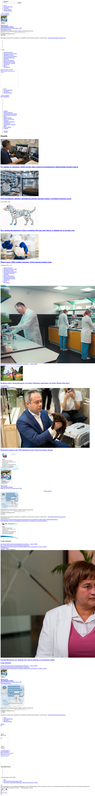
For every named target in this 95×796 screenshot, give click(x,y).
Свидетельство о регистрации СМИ (13, 781)
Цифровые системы (9, 55)
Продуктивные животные (10, 56)
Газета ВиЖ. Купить (6, 29)
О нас (5, 5)
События (6, 128)
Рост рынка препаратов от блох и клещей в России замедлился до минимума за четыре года (38, 230)
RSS (5, 779)
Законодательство (8, 52)
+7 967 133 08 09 (5, 95)
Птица (5, 116)
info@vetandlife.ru (5, 14)
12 (3, 514)
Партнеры (6, 8)
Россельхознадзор (8, 6)
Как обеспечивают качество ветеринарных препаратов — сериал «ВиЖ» (19, 364)
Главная (6, 131)
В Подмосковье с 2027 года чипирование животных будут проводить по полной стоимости (24, 520)
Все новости (7, 67)
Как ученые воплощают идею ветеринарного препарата (15, 545)
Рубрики (6, 1)
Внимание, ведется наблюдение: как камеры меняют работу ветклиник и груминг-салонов (24, 546)
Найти (19, 2)
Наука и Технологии (9, 60)
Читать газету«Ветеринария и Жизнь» (7, 26)
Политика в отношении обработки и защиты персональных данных (21, 782)
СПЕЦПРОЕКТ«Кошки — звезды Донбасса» (8, 386)
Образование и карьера (9, 63)
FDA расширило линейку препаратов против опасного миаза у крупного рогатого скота (36, 199)
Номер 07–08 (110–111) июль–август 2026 (11, 28)
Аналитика (6, 64)
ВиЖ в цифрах (7, 127)
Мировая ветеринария (9, 61)
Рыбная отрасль (8, 117)
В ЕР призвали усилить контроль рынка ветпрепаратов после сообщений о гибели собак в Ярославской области (29, 519)
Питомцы (3, 365)
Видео (5, 65)
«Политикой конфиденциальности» (57, 38)
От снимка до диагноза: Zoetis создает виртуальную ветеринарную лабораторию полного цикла (39, 167)
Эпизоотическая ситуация (10, 53)
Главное (6, 111)
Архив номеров (8, 9)
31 (4, 35)
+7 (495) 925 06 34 (5, 750)
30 (1, 35)
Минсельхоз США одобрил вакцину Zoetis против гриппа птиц (26, 262)
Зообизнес (6, 59)
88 (3, 712)
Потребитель (7, 123)
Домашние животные (9, 57)
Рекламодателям (8, 10)
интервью (3, 285)
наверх (3, 724)
